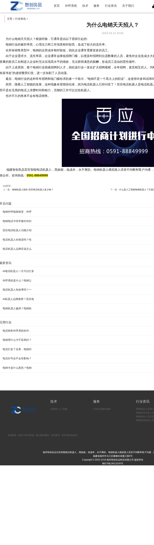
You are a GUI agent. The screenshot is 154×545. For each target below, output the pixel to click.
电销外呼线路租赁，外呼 (17, 211)
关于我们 (128, 5)
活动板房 (55, 435)
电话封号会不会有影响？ (17, 358)
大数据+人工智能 (58, 409)
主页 (9, 18)
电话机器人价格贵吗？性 (17, 239)
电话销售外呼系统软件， (17, 330)
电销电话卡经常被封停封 (17, 221)
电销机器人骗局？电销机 (17, 308)
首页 (57, 5)
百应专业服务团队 (102, 409)
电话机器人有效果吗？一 (17, 289)
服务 (97, 5)
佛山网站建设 (42, 435)
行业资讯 (111, 5)
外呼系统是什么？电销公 (17, 280)
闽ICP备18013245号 (112, 463)
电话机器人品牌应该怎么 (17, 248)
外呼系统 (71, 5)
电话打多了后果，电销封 (17, 349)
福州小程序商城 (26, 435)
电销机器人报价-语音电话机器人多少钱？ (32, 189)
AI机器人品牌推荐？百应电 (18, 299)
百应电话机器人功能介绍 (17, 230)
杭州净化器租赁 (69, 435)
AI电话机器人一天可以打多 (18, 271)
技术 (85, 5)
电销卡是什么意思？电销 (17, 367)
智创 (25, 6)
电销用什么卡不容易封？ (17, 339)
